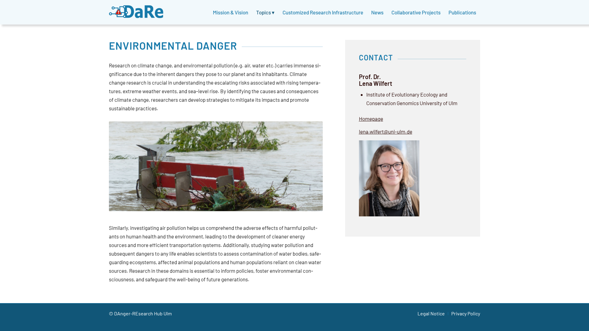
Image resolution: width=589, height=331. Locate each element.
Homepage (371, 119)
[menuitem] (230, 12)
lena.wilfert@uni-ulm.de (385, 131)
